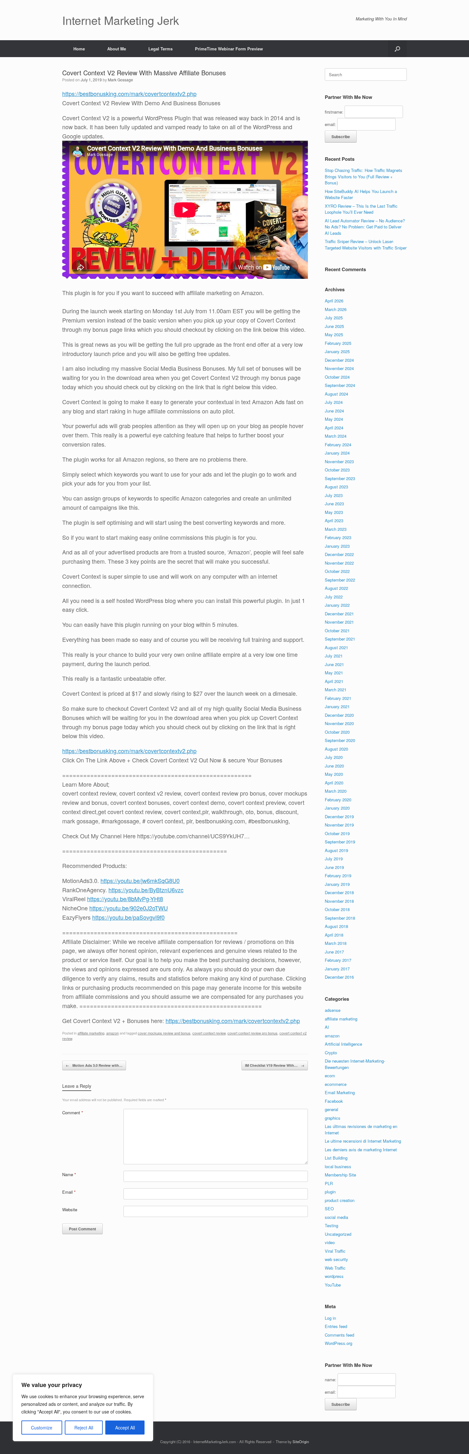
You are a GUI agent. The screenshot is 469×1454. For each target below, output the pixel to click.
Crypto (331, 1053)
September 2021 (340, 639)
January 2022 (337, 605)
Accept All (125, 1427)
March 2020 (335, 791)
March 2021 (335, 689)
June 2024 (334, 411)
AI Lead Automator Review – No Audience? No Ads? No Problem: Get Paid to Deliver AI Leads (365, 227)
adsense (332, 1010)
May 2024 (334, 419)
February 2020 (338, 800)
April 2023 (334, 520)
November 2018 (339, 901)
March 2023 (335, 529)
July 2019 (334, 859)
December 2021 (339, 614)
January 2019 (337, 884)
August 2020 (336, 749)
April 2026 (334, 301)
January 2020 (337, 808)
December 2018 (339, 892)
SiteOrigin (301, 1441)
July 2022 (334, 597)
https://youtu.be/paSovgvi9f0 (128, 917)
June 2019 (334, 867)
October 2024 (337, 377)
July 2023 (334, 495)
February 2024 (338, 444)
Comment (72, 1112)
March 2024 (335, 436)
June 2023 (334, 504)
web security (336, 1259)
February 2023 (338, 537)
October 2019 (337, 833)
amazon (112, 1032)
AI (327, 1027)
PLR (329, 1183)
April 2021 (334, 681)
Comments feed (339, 1335)
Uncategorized (338, 1234)
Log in (330, 1318)
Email (69, 1192)
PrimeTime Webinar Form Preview (229, 49)
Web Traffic (335, 1268)
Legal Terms (160, 49)
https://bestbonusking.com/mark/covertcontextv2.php (129, 93)
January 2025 (337, 351)
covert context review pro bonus (252, 1032)
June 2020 (334, 766)
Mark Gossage (120, 79)
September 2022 (340, 580)
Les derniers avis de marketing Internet (361, 1149)
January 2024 (337, 453)
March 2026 (335, 309)
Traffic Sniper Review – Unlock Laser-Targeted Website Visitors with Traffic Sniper (365, 244)
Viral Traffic (335, 1251)
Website (69, 1209)
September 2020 (340, 740)
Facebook (334, 1101)
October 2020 (337, 732)
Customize (41, 1427)
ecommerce (335, 1084)
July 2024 (334, 402)
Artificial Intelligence (343, 1044)
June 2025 (334, 326)
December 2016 (339, 977)
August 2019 (336, 850)
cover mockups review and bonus (164, 1032)
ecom (330, 1075)
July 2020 (334, 757)
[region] (83, 1407)
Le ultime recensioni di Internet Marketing (363, 1141)
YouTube (333, 1285)
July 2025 (334, 318)
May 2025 (334, 334)
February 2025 (338, 343)
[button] (397, 48)
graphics (332, 1118)
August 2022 (336, 588)
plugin (330, 1192)
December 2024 (339, 360)
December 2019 (339, 816)
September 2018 (340, 918)
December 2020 (339, 715)
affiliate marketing (91, 1032)
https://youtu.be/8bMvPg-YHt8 (125, 898)
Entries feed (336, 1326)
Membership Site (340, 1175)
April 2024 (334, 428)
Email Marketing (340, 1092)
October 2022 (337, 571)
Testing (331, 1225)
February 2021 (338, 698)
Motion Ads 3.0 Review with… (94, 1065)
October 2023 (337, 470)
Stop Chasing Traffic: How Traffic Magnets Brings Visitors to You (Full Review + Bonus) (363, 176)
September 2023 (340, 478)
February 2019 (338, 875)
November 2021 (339, 622)
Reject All (83, 1427)
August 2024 (336, 394)
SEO (329, 1208)
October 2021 (337, 630)
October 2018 (337, 909)
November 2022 (339, 563)
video (330, 1242)
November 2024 (339, 368)
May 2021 (334, 673)
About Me (116, 49)
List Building (336, 1158)
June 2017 (334, 952)
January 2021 (337, 706)
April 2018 (334, 935)
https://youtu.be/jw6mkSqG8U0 (140, 880)
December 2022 (339, 554)
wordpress (334, 1276)
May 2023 (334, 512)
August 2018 (336, 926)
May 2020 (334, 774)
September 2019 (340, 842)
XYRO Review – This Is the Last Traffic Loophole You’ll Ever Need (361, 209)
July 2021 (334, 656)
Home (79, 49)
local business (338, 1166)
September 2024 (340, 385)
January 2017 (337, 969)
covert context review (209, 1032)
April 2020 (334, 783)
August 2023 (336, 487)
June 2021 (334, 664)
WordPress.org (338, 1343)
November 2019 (339, 825)
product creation (339, 1200)
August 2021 (336, 647)
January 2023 (337, 546)
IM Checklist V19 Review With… (274, 1065)
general (331, 1109)
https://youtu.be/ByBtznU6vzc (145, 890)
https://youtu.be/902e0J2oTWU (128, 908)
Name (69, 1174)
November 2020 (339, 723)
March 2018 (335, 943)
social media (336, 1217)
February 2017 (338, 960)
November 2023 (339, 461)
